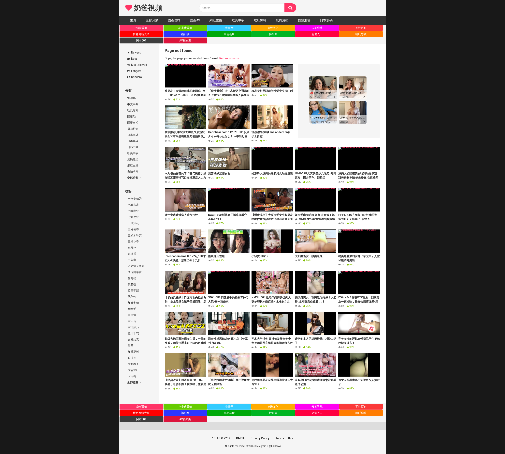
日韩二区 (132, 147)
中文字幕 (132, 104)
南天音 (131, 321)
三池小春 (133, 241)
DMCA (240, 438)
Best (134, 58)
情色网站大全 (141, 34)
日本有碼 (132, 134)
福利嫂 (185, 34)
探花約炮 (132, 128)
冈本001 (141, 40)
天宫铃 (131, 376)
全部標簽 (133, 382)
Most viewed (139, 64)
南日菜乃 (133, 327)
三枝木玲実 (134, 235)
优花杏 (131, 284)
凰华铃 (131, 296)
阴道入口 (317, 34)
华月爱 (131, 308)
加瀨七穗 (133, 302)
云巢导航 (317, 27)
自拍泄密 (304, 20)
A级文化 (273, 27)
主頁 (133, 20)
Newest (136, 52)
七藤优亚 (133, 217)
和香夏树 (133, 351)
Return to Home (229, 58)
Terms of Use (284, 438)
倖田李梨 (133, 290)
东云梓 (131, 247)
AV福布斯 (185, 40)
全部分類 (152, 20)
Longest (136, 70)
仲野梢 (131, 278)
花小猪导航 (185, 27)
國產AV (195, 20)
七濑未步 (133, 204)
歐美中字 (238, 20)
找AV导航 (141, 27)
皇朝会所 (229, 34)
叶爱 (130, 345)
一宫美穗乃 (134, 198)
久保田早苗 (134, 272)
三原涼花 (133, 223)
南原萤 (131, 315)
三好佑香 (133, 229)
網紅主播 (215, 20)
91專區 (131, 98)
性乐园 (273, 34)
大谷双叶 (133, 370)
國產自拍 (174, 20)
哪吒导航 (361, 34)
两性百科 (361, 27)
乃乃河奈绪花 (135, 266)
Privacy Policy (260, 438)
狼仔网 (229, 27)
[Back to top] (491, 442)
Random (136, 77)
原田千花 (133, 333)
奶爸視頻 (147, 8)
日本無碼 (326, 20)
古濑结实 (133, 339)
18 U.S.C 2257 (221, 438)
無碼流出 (282, 20)
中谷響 (131, 259)
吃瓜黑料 (260, 20)
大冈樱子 (133, 364)
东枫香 (131, 253)
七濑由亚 (133, 210)
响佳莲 (131, 357)
